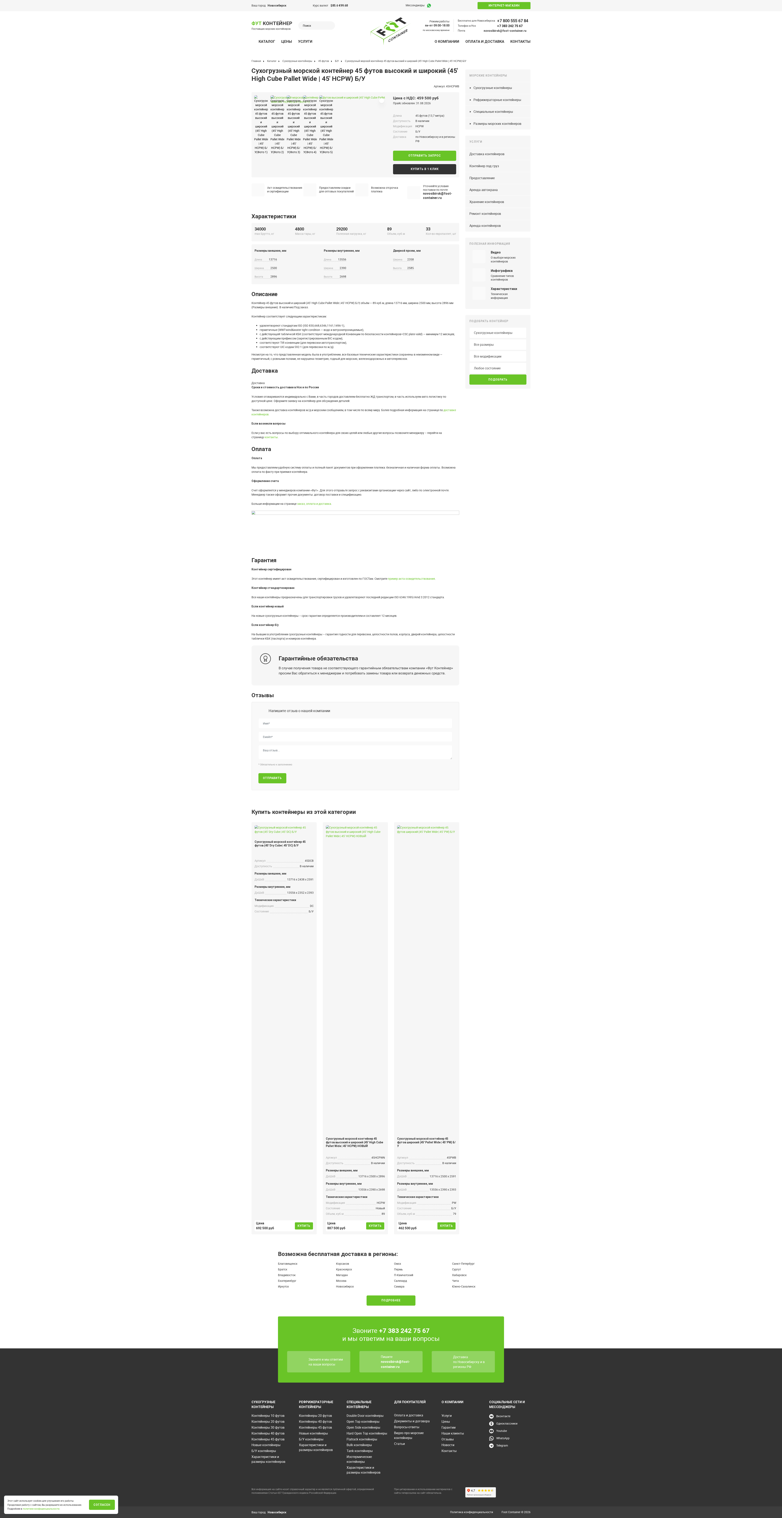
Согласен (101, 1504)
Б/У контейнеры (264, 1451)
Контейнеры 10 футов (268, 1415)
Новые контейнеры (266, 1445)
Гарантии (449, 1427)
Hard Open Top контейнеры (367, 1433)
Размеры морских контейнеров (497, 123)
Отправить (272, 778)
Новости (448, 1445)
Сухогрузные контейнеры (492, 88)
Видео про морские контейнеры (409, 1435)
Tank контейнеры (360, 1451)
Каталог (267, 41)
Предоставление (482, 178)
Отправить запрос (424, 155)
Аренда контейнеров (485, 225)
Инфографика (502, 271)
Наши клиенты (453, 1433)
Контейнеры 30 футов (268, 1427)
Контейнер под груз (484, 166)
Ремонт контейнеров (485, 213)
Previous (250, 98)
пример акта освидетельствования (411, 579)
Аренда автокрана (483, 190)
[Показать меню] (253, 41)
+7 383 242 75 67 (510, 26)
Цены (286, 41)
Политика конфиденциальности (471, 1512)
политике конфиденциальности (41, 1508)
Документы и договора (412, 1421)
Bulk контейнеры (359, 1445)
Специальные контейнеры (493, 111)
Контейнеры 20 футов (268, 1421)
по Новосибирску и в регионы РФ (469, 1364)
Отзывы (448, 1439)
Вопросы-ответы (406, 1427)
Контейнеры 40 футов (268, 1433)
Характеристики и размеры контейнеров (268, 1459)
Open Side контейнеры (363, 1427)
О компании (447, 41)
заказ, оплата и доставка (314, 504)
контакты (271, 437)
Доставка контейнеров (486, 154)
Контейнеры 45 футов (268, 1439)
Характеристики (504, 289)
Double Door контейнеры (365, 1415)
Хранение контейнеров (486, 202)
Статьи (399, 1443)
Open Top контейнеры (363, 1421)
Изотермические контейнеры (359, 1459)
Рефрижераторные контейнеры (497, 100)
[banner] (391, 31)
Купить (304, 1225)
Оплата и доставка (484, 41)
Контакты (520, 41)
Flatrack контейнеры (362, 1439)
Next (272, 98)
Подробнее (391, 1300)
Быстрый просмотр (284, 828)
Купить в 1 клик (425, 169)
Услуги (305, 41)
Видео (496, 252)
